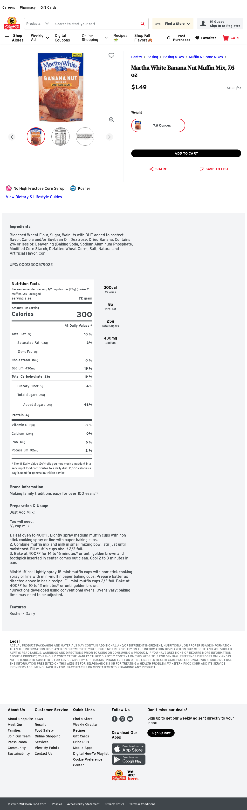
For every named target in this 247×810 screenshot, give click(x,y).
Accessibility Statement (83, 804)
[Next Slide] (109, 136)
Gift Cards (48, 7)
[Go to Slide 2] (60, 136)
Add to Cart (186, 153)
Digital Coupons (62, 37)
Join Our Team (19, 736)
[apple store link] (128, 752)
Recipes (79, 730)
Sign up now (161, 733)
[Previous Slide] (12, 136)
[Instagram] (122, 720)
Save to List (217, 169)
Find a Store (83, 719)
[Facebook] (114, 720)
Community (17, 748)
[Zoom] (111, 119)
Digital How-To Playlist (91, 754)
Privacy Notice (114, 804)
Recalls (40, 725)
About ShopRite (20, 719)
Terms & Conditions (142, 804)
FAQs (39, 719)
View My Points (47, 748)
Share (161, 169)
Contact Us (43, 754)
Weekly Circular (85, 725)
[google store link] (128, 763)
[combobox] (37, 23)
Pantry (136, 57)
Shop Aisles (18, 37)
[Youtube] (130, 720)
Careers (8, 7)
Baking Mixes (173, 57)
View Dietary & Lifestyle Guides (34, 197)
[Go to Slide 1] (36, 136)
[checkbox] (111, 55)
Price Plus (81, 742)
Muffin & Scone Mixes (206, 57)
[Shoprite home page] (13, 24)
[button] (189, 22)
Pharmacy (28, 7)
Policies (57, 804)
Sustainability (19, 754)
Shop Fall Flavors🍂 (143, 37)
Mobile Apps (82, 748)
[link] (178, 38)
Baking (152, 57)
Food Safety (44, 730)
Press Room (17, 742)
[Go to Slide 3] (85, 136)
